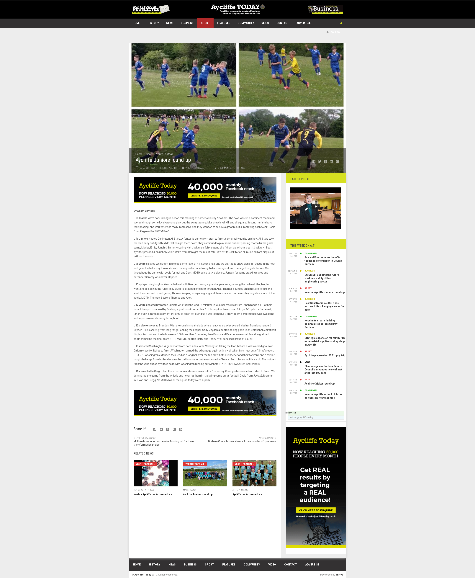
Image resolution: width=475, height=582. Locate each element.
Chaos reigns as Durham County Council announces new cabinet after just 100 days (323, 369)
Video (265, 23)
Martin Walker (168, 168)
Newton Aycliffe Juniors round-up (153, 494)
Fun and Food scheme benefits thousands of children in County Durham (323, 261)
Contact (282, 23)
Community (246, 23)
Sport (205, 23)
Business (187, 23)
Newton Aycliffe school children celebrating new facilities (323, 396)
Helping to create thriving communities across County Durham (321, 324)
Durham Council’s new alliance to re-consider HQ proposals (242, 441)
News (169, 23)
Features (223, 23)
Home (136, 23)
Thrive (339, 574)
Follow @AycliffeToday (301, 417)
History (153, 23)
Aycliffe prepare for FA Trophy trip (324, 355)
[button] (341, 23)
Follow (335, 32)
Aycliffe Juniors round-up (197, 494)
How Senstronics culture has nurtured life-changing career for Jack (324, 306)
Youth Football (164, 154)
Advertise (304, 23)
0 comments (224, 168)
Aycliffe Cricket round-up (319, 383)
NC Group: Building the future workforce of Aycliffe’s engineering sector (321, 278)
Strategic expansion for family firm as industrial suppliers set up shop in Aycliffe (324, 341)
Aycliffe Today (142, 574)
